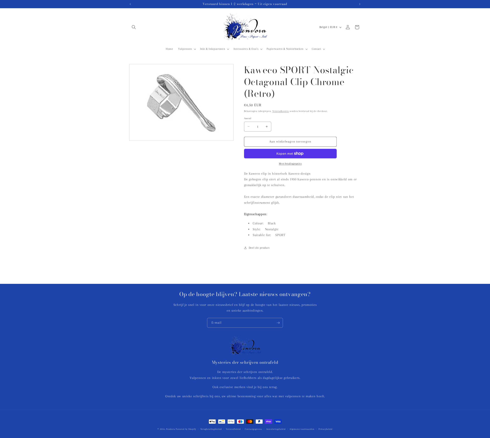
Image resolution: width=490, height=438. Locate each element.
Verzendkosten (280, 111)
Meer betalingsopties (290, 163)
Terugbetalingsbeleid (211, 429)
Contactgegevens (253, 429)
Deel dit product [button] (259, 247)
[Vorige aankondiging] (130, 4)
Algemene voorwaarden (302, 429)
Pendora (170, 429)
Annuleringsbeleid (276, 429)
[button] (133, 27)
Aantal (248, 118)
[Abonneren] (278, 323)
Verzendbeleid (233, 429)
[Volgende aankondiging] (360, 4)
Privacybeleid (325, 429)
